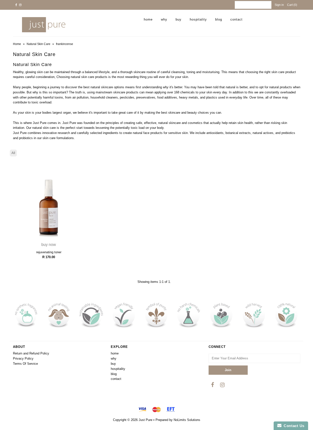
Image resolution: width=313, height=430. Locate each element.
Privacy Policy (23, 358)
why (164, 19)
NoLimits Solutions (187, 420)
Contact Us (292, 426)
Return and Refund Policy (31, 353)
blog (218, 19)
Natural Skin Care (38, 44)
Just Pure (145, 420)
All (13, 153)
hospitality (198, 19)
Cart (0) (292, 5)
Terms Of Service (25, 363)
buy (178, 19)
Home (17, 44)
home (148, 19)
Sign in (279, 5)
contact (236, 19)
